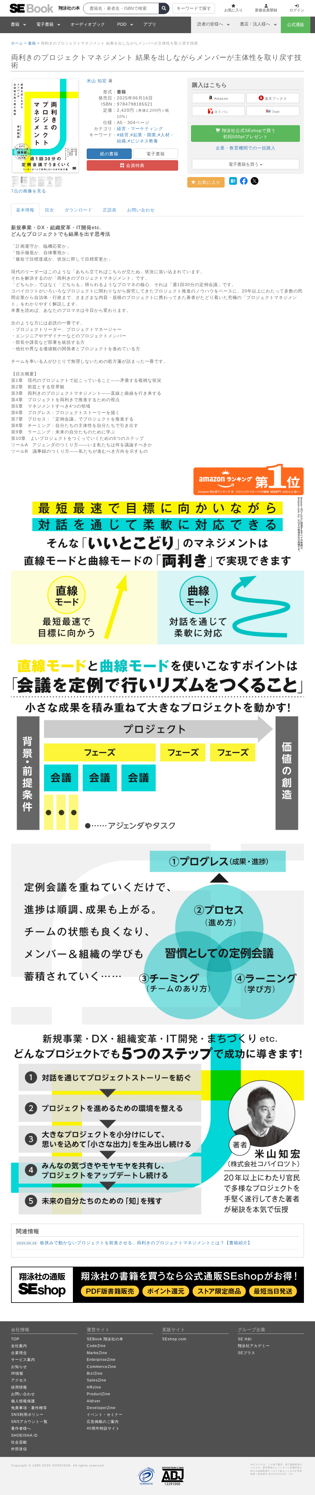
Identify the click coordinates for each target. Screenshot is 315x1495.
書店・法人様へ (255, 23)
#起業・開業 (143, 134)
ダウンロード (78, 209)
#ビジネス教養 (143, 140)
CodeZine (96, 1346)
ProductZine (98, 1394)
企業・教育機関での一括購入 (246, 147)
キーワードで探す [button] (194, 8)
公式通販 (295, 24)
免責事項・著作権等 (29, 1408)
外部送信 (19, 1449)
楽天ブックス (275, 98)
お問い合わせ (141, 209)
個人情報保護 (23, 1401)
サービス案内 (23, 1360)
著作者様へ (21, 1428)
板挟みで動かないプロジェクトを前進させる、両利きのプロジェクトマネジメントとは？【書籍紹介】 (134, 1242)
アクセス (19, 1380)
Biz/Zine (95, 1373)
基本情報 (25, 209)
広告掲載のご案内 (103, 1421)
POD (121, 24)
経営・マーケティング (140, 128)
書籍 (15, 24)
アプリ (149, 24)
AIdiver (94, 1401)
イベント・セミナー (105, 1414)
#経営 (123, 134)
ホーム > (19, 43)
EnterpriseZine (101, 1360)
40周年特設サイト (103, 1428)
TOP (15, 1339)
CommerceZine (101, 1367)
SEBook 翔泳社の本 (105, 1339)
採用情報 (19, 1387)
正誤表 (110, 209)
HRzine (94, 1387)
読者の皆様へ (210, 23)
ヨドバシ (221, 112)
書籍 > (34, 43)
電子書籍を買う (244, 164)
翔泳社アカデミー (254, 1346)
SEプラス (246, 1353)
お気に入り (208, 182)
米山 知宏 (97, 80)
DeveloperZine (101, 1408)
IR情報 (17, 1373)
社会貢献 (19, 1442)
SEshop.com (174, 1339)
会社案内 (19, 1346)
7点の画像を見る (28, 190)
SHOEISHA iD (24, 1435)
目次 (49, 209)
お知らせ (19, 1367)
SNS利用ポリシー (27, 1414)
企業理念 (19, 1353)
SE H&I (245, 1339)
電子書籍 (45, 24)
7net (275, 112)
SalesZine (96, 1380)
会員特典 (135, 165)
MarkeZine (97, 1353)
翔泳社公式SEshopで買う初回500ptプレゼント (248, 133)
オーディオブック (87, 24)
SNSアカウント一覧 (29, 1421)
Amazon (220, 98)
